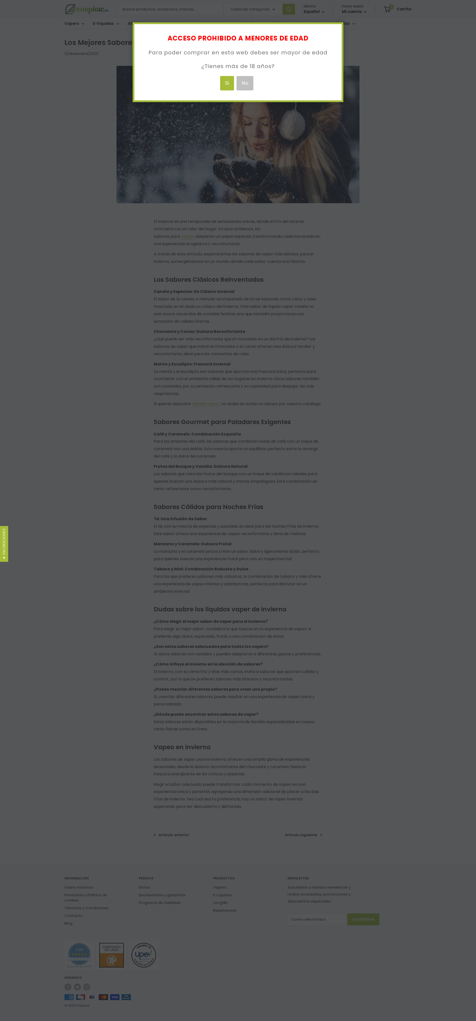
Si (227, 82)
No (244, 82)
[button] (4, 544)
